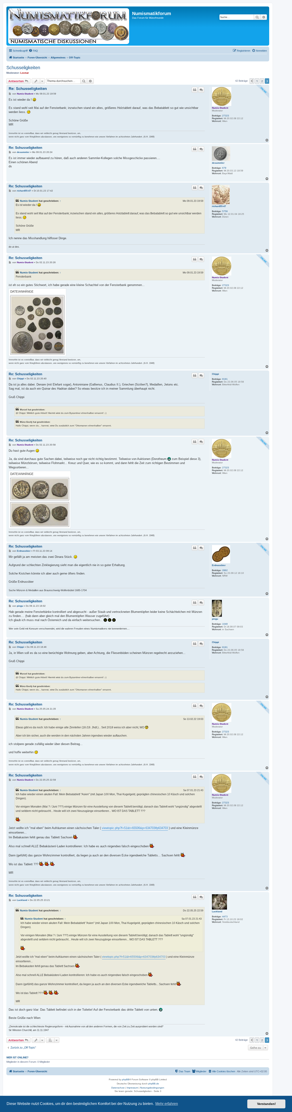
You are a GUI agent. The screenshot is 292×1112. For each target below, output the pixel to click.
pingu (215, 619)
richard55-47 (219, 206)
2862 (225, 570)
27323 (225, 115)
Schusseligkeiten (23, 67)
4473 (225, 916)
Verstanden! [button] (266, 1104)
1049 (225, 624)
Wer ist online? (17, 1057)
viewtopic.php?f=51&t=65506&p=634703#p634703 (135, 828)
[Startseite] (70, 26)
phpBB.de (153, 1083)
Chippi (215, 374)
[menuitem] (33, 50)
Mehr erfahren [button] (166, 1104)
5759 (225, 211)
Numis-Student (220, 108)
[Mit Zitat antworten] (195, 89)
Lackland (217, 911)
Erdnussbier (219, 565)
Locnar (24, 72)
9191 (225, 379)
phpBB (125, 1079)
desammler (218, 163)
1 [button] (257, 81)
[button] (252, 81)
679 (224, 168)
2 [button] (262, 81)
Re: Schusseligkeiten (28, 89)
